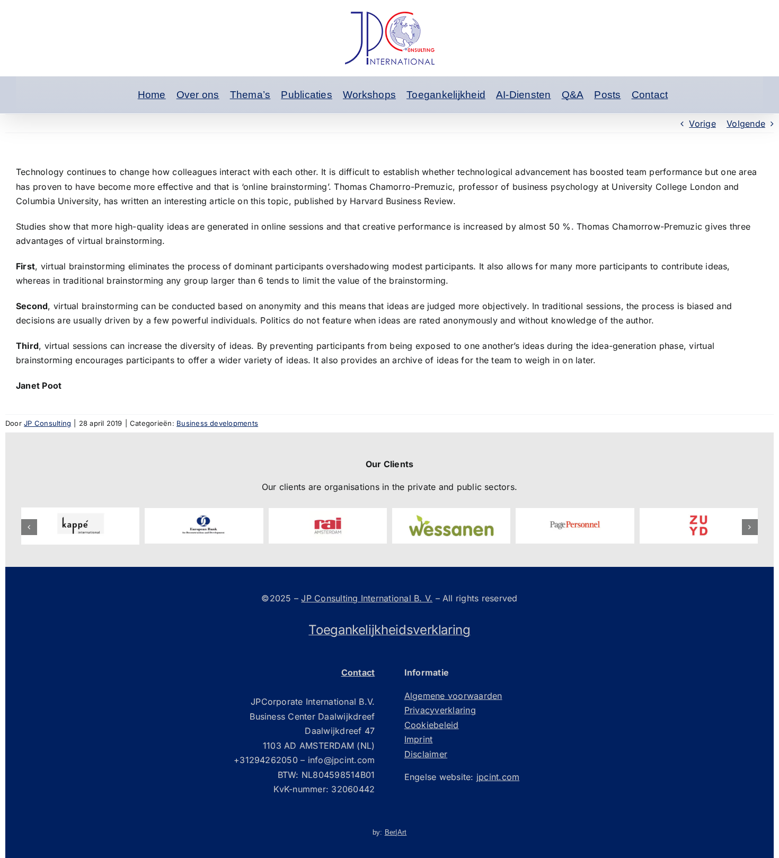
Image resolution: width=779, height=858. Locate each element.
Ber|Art (396, 832)
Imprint (418, 739)
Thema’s (250, 94)
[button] (29, 527)
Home (152, 94)
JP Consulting (47, 423)
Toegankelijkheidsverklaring (389, 629)
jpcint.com (497, 777)
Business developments (217, 423)
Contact (650, 94)
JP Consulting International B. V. (366, 598)
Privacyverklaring (440, 710)
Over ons (197, 94)
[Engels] (119, 94)
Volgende (746, 123)
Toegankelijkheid (445, 94)
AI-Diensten (523, 94)
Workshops (369, 94)
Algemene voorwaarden (453, 695)
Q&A (573, 94)
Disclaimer (425, 754)
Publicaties (306, 94)
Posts (607, 94)
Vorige (702, 123)
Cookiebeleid (431, 725)
